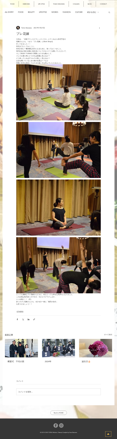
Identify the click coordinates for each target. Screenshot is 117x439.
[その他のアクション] (99, 27)
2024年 (48, 361)
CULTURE (79, 12)
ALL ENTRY (9, 12)
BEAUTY (31, 12)
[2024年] (58, 348)
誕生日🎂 (86, 361)
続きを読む (91, 12)
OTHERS (20, 311)
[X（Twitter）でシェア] (23, 319)
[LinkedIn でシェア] (28, 319)
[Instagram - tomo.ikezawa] (61, 425)
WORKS (54, 12)
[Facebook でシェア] (17, 319)
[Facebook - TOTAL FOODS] (55, 425)
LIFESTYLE (43, 12)
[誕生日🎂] (95, 348)
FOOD (20, 12)
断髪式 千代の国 (16, 361)
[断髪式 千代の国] (21, 348)
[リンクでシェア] (34, 319)
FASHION (67, 12)
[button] (109, 12)
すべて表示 (108, 334)
